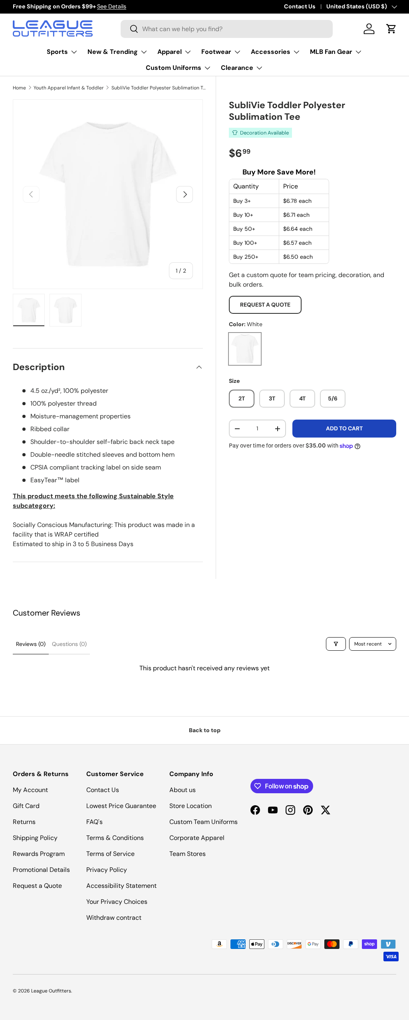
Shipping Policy (35, 838)
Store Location (190, 806)
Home (19, 88)
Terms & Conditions (115, 838)
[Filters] (336, 644)
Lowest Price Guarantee (121, 806)
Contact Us (300, 6)
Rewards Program (39, 854)
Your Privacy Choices (116, 901)
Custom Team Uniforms (203, 822)
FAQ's (94, 822)
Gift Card (26, 806)
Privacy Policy (106, 870)
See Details (111, 6)
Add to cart (344, 428)
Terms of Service (110, 854)
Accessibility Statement (121, 885)
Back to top (204, 730)
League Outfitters (51, 991)
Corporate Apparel (196, 838)
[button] (391, 29)
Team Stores (187, 854)
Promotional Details (41, 870)
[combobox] (227, 29)
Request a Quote (265, 304)
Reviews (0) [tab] (31, 644)
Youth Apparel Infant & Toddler (69, 88)
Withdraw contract (113, 917)
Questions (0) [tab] (69, 644)
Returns (24, 822)
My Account (30, 790)
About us (182, 790)
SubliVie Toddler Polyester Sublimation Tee (159, 88)
